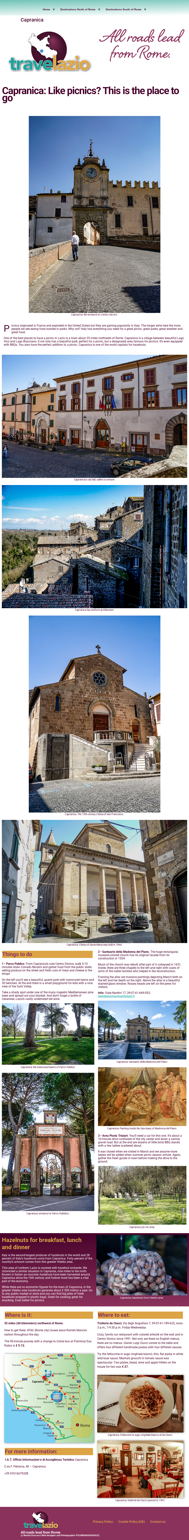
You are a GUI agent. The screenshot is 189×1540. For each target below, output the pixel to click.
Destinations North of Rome (77, 9)
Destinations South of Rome (123, 9)
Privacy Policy (103, 1521)
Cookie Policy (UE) (131, 1521)
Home (46, 9)
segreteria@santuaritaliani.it (116, 996)
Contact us (158, 1521)
